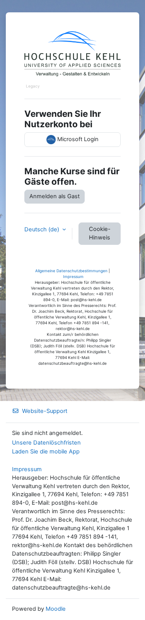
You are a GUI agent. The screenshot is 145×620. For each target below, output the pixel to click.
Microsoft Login (77, 139)
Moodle (56, 608)
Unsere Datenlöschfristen (46, 442)
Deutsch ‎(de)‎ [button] (42, 229)
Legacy (33, 86)
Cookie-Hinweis (100, 233)
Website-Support (44, 411)
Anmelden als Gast (54, 196)
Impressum (73, 276)
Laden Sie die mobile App (46, 451)
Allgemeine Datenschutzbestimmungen (71, 270)
